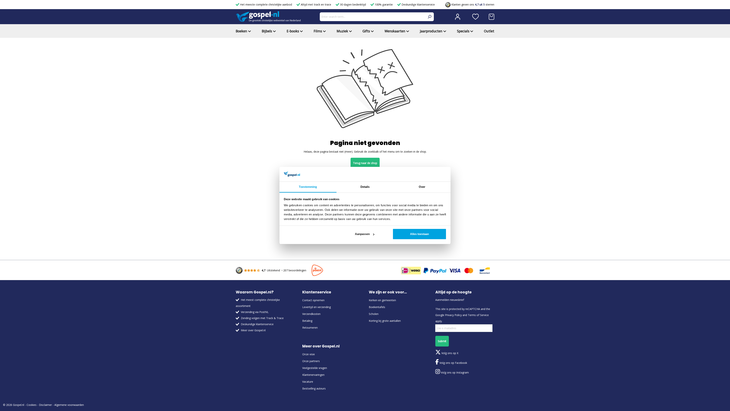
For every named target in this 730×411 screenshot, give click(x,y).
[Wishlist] (475, 17)
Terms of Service (478, 315)
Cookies (31, 405)
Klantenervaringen (313, 375)
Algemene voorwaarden (69, 405)
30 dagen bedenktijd (353, 4)
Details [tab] (365, 186)
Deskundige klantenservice (418, 4)
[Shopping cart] (491, 17)
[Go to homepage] (268, 16)
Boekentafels (377, 307)
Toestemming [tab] (308, 186)
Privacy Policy (453, 315)
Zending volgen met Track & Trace (262, 318)
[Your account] (457, 17)
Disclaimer (45, 405)
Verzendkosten (311, 314)
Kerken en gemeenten (382, 300)
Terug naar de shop (365, 163)
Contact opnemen (313, 300)
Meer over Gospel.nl (253, 330)
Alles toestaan (419, 234)
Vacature (307, 381)
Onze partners (311, 361)
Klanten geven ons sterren (472, 4)
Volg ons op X (449, 353)
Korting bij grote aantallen (385, 321)
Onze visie (308, 354)
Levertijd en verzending (316, 307)
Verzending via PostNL (255, 312)
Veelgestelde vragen (314, 368)
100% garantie (384, 4)
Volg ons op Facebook (453, 363)
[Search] (429, 16)
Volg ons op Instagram (454, 372)
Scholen (373, 314)
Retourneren (310, 327)
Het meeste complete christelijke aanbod (266, 4)
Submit (442, 341)
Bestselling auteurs (314, 388)
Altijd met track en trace (316, 4)
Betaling (307, 321)
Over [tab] (422, 186)
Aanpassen (362, 234)
